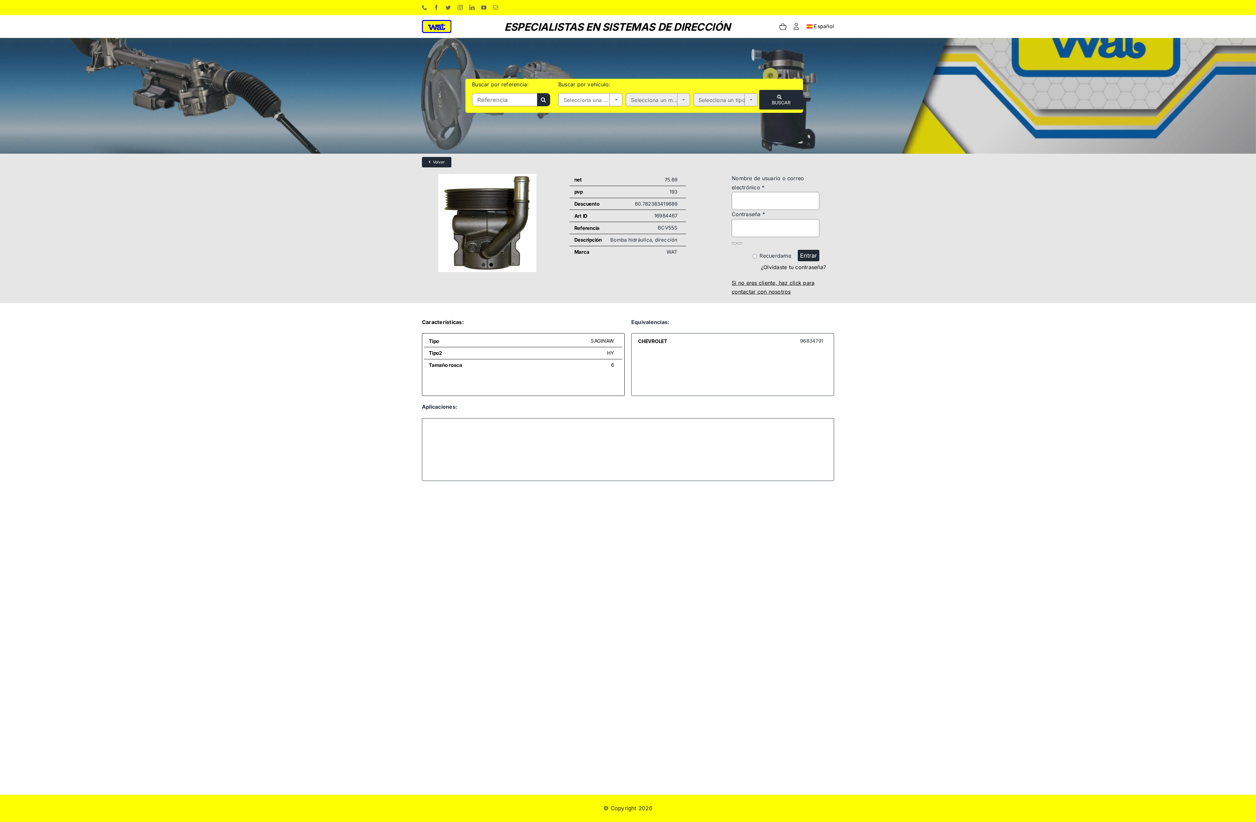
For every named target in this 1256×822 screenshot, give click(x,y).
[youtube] (483, 7)
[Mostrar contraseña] (734, 243)
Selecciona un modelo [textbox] (659, 100)
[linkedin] (472, 7)
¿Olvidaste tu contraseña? (793, 267)
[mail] (495, 7)
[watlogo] (436, 22)
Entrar (808, 255)
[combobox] (590, 99)
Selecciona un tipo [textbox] (722, 100)
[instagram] (460, 7)
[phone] (424, 7)
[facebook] (436, 7)
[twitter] (448, 7)
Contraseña (748, 214)
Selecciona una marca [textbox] (591, 100)
